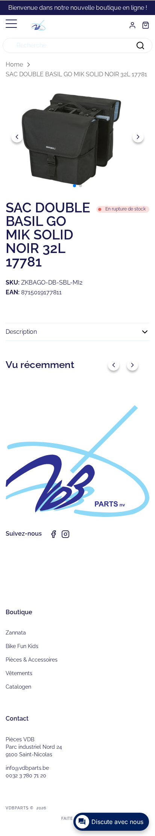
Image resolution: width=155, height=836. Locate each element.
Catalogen (18, 687)
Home (14, 64)
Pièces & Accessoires (32, 660)
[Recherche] (140, 45)
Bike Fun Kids (22, 646)
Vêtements (19, 673)
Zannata (16, 633)
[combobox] (77, 45)
